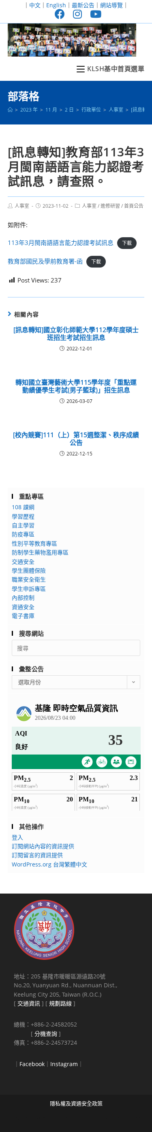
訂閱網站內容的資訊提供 (43, 846)
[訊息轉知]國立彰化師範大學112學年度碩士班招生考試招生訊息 (76, 333)
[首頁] (10, 109)
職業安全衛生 (29, 579)
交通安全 (23, 561)
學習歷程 (23, 516)
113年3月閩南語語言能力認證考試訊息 (60, 242)
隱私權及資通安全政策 (76, 1103)
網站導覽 (111, 5)
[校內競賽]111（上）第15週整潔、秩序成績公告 (76, 439)
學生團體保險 (29, 570)
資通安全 (23, 607)
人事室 (22, 205)
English (56, 5)
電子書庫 (23, 616)
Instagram (64, 1064)
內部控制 (23, 597)
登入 (17, 837)
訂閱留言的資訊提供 (37, 855)
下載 (127, 243)
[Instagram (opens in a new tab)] (77, 14)
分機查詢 (45, 1033)
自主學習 (23, 525)
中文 (35, 5)
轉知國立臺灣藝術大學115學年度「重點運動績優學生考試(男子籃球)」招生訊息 (76, 386)
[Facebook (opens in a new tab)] (60, 14)
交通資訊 (28, 1003)
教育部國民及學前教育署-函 (45, 261)
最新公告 (83, 5)
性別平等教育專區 (34, 543)
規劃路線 (60, 1003)
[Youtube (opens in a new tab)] (93, 14)
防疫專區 (23, 534)
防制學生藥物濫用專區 (40, 552)
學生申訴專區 (29, 588)
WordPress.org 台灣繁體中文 (49, 864)
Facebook (32, 1064)
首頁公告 (133, 205)
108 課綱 (23, 507)
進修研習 (110, 205)
